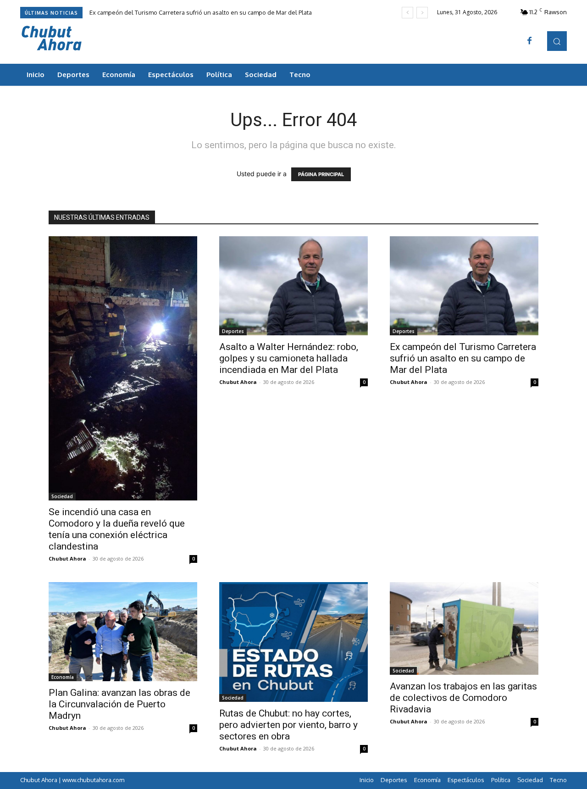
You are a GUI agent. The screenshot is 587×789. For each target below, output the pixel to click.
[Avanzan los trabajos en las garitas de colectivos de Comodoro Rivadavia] (464, 628)
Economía (62, 677)
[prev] (407, 12)
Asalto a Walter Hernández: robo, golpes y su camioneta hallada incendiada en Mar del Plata (288, 358)
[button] (557, 41)
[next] (422, 12)
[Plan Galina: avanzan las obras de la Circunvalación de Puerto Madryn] (123, 631)
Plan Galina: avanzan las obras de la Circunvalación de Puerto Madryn (119, 704)
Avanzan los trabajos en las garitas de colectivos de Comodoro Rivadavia (463, 698)
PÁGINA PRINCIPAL (321, 174)
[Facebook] (529, 41)
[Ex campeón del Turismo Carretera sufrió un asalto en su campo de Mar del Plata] (464, 285)
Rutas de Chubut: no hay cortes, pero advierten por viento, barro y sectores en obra (288, 725)
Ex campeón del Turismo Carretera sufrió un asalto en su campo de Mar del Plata (200, 12)
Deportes (233, 331)
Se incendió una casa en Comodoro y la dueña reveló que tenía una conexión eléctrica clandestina (117, 529)
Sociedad (62, 496)
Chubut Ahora (67, 558)
